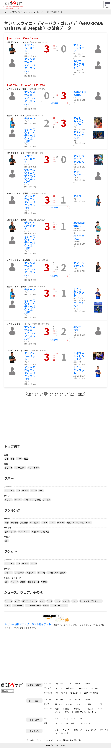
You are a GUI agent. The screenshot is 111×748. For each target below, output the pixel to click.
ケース (50, 601)
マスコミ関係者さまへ (65, 740)
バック (52, 522)
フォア (45, 522)
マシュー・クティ (78, 48)
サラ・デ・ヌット (78, 292)
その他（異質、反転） (56, 572)
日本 (7, 458)
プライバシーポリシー (34, 740)
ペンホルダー (20, 467)
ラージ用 (46, 499)
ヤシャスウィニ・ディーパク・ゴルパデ (29, 65)
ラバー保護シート (33, 605)
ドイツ (19, 458)
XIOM (41, 490)
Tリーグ (103, 730)
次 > (72, 393)
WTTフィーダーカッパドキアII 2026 (27, 85)
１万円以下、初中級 (40, 531)
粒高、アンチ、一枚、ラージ (79, 522)
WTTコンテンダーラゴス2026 (23, 38)
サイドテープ (18, 605)
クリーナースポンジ (59, 605)
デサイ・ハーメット (29, 48)
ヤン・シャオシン (78, 264)
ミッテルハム (78, 304)
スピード (14, 581)
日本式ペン (19, 572)
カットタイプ (33, 467)
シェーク (8, 467)
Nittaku (25, 490)
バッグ (57, 601)
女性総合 (24, 522)
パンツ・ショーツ (29, 601)
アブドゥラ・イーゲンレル (78, 159)
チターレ (29, 118)
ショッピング (91, 730)
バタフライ (9, 490)
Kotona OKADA (79, 93)
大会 (57, 730)
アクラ (77, 196)
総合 (7, 522)
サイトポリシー (49, 740)
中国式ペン (30, 572)
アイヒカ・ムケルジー (78, 121)
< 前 (29, 393)
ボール (7, 605)
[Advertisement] (55, 419)
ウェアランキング (61, 733)
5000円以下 (35, 522)
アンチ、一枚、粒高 (84, 704)
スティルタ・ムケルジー (78, 135)
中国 (12, 458)
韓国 (26, 458)
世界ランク (78, 730)
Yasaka (34, 490)
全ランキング (10, 531)
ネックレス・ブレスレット (91, 601)
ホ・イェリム (78, 237)
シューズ (8, 601)
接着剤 (46, 605)
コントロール (33, 581)
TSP (18, 490)
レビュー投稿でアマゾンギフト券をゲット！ (29, 624)
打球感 (44, 581)
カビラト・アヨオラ (78, 64)
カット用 (41, 572)
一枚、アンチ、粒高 (32, 499)
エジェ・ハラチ (78, 173)
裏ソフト (8, 499)
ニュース (66, 730)
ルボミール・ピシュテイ (78, 356)
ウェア (17, 601)
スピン (23, 581)
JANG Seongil (79, 224)
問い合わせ (78, 740)
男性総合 (14, 522)
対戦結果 (54, 103)
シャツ (42, 601)
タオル (75, 601)
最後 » (81, 393)
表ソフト (18, 499)
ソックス (66, 601)
